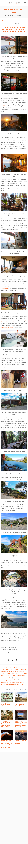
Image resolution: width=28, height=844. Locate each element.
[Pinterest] (16, 660)
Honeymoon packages (7, 327)
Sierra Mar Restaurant (12, 680)
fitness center (17, 671)
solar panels (22, 680)
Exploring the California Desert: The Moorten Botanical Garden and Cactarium (6, 723)
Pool (17, 677)
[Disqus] (14, 774)
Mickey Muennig (5, 675)
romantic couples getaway (11, 679)
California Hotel (5, 669)
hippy (13, 673)
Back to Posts (5, 20)
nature (18, 675)
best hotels (11, 668)
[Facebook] (8, 660)
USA (24, 682)
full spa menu (4, 288)
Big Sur (16, 668)
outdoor (22, 675)
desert (16, 669)
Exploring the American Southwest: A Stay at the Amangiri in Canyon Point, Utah (21, 723)
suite (4, 682)
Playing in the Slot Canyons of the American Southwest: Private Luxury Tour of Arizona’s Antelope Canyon (7, 744)
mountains (13, 675)
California (21, 668)
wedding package (5, 684)
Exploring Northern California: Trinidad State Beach (20, 742)
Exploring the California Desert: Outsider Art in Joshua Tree (6, 705)
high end (9, 673)
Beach (5, 668)
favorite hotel (9, 671)
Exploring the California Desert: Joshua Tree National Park (20, 705)
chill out (12, 669)
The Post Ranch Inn (11, 682)
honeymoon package (21, 673)
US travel (19, 682)
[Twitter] (12, 660)
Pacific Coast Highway (6, 677)
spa (2, 682)
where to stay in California (17, 684)
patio (14, 677)
